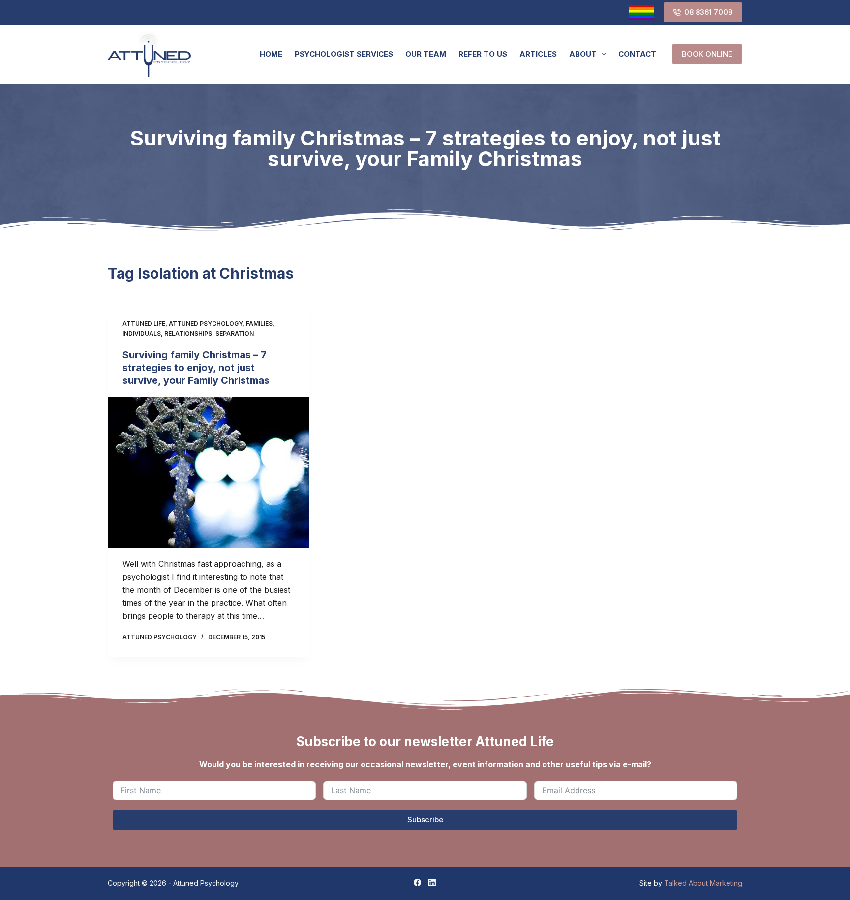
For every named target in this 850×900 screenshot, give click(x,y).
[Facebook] (417, 882)
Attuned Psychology (206, 323)
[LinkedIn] (432, 882)
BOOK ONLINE (707, 53)
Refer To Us (482, 53)
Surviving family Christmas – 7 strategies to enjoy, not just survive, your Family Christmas (196, 367)
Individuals (141, 333)
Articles (538, 53)
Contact (637, 53)
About (583, 53)
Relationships (188, 333)
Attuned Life (143, 323)
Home (271, 53)
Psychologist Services (344, 53)
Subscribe (425, 819)
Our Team (425, 53)
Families (259, 323)
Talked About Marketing (703, 883)
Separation (234, 333)
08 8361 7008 (708, 12)
